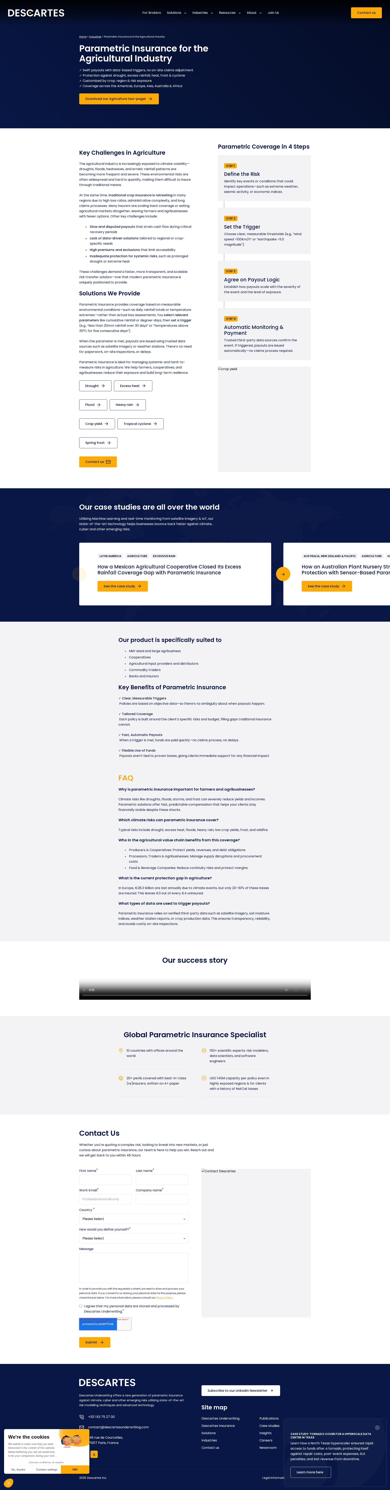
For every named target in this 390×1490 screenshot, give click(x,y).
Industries (200, 12)
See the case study (120, 586)
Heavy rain (125, 404)
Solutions (174, 12)
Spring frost (95, 442)
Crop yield (94, 423)
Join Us (273, 12)
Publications (269, 1418)
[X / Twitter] (94, 1454)
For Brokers (151, 12)
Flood (90, 404)
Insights (265, 1433)
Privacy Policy (164, 1297)
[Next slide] (283, 574)
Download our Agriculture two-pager (116, 98)
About (252, 12)
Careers (265, 1440)
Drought (92, 386)
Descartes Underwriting (220, 1418)
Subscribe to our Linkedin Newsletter (238, 1390)
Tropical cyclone (138, 423)
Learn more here (310, 1472)
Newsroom (268, 1447)
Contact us (366, 12)
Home (83, 36)
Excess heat (130, 386)
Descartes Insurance (218, 1425)
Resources (227, 12)
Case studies (269, 1425)
